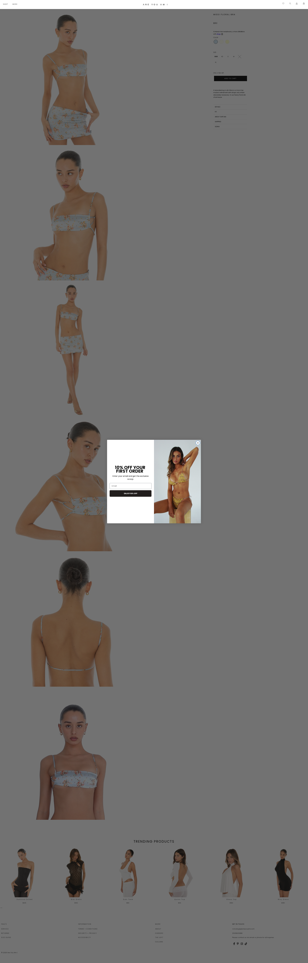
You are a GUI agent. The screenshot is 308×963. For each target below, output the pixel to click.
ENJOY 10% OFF (130, 493)
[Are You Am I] (155, 4)
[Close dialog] (198, 443)
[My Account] (297, 3)
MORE (15, 4)
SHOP (5, 4)
